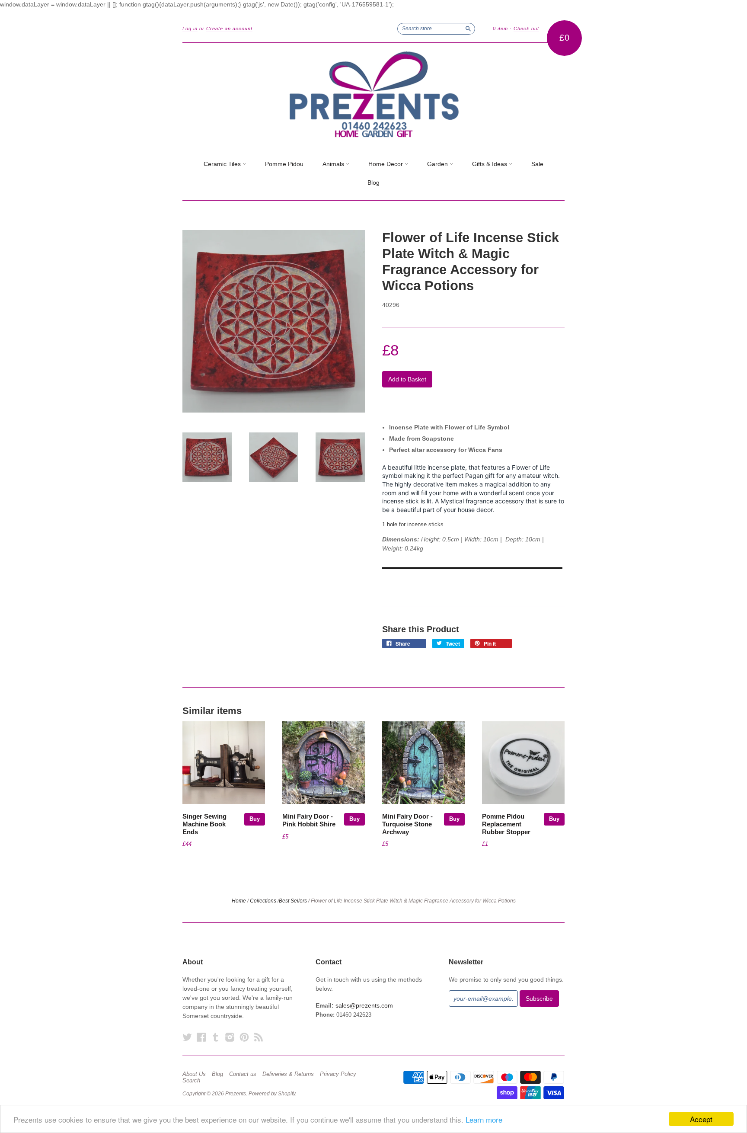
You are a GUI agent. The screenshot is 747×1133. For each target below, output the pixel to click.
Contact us (242, 1074)
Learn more (484, 1119)
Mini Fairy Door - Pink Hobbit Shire (308, 820)
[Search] (468, 28)
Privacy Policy (338, 1074)
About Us (194, 1074)
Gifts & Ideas (490, 163)
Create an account (229, 28)
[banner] (373, 94)
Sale (537, 163)
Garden (438, 163)
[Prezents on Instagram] (230, 1037)
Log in (190, 28)
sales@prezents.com (364, 1005)
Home (239, 901)
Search (191, 1081)
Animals (334, 163)
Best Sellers (293, 901)
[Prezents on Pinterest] (244, 1037)
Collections (263, 901)
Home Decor (386, 163)
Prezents (235, 1094)
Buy (254, 819)
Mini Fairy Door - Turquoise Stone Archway (407, 824)
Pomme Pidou (284, 163)
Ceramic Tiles (223, 163)
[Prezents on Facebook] (201, 1037)
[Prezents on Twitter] (187, 1037)
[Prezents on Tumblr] (215, 1037)
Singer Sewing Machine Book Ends (204, 824)
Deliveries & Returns (288, 1074)
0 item (500, 28)
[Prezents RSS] (258, 1037)
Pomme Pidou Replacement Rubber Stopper (506, 824)
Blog (373, 182)
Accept (701, 1119)
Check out (526, 28)
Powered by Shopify (272, 1094)
